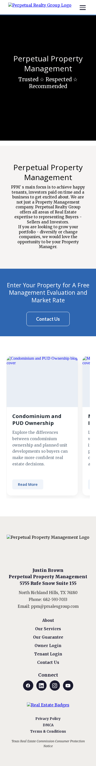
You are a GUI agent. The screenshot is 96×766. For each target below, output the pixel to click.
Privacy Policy (48, 719)
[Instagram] (55, 685)
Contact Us (48, 662)
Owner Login (48, 645)
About (48, 620)
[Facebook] (28, 685)
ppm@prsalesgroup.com (55, 606)
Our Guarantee (48, 637)
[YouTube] (68, 685)
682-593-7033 (55, 599)
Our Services (48, 628)
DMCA (48, 725)
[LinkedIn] (41, 685)
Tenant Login (48, 654)
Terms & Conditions (48, 731)
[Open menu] (83, 7)
